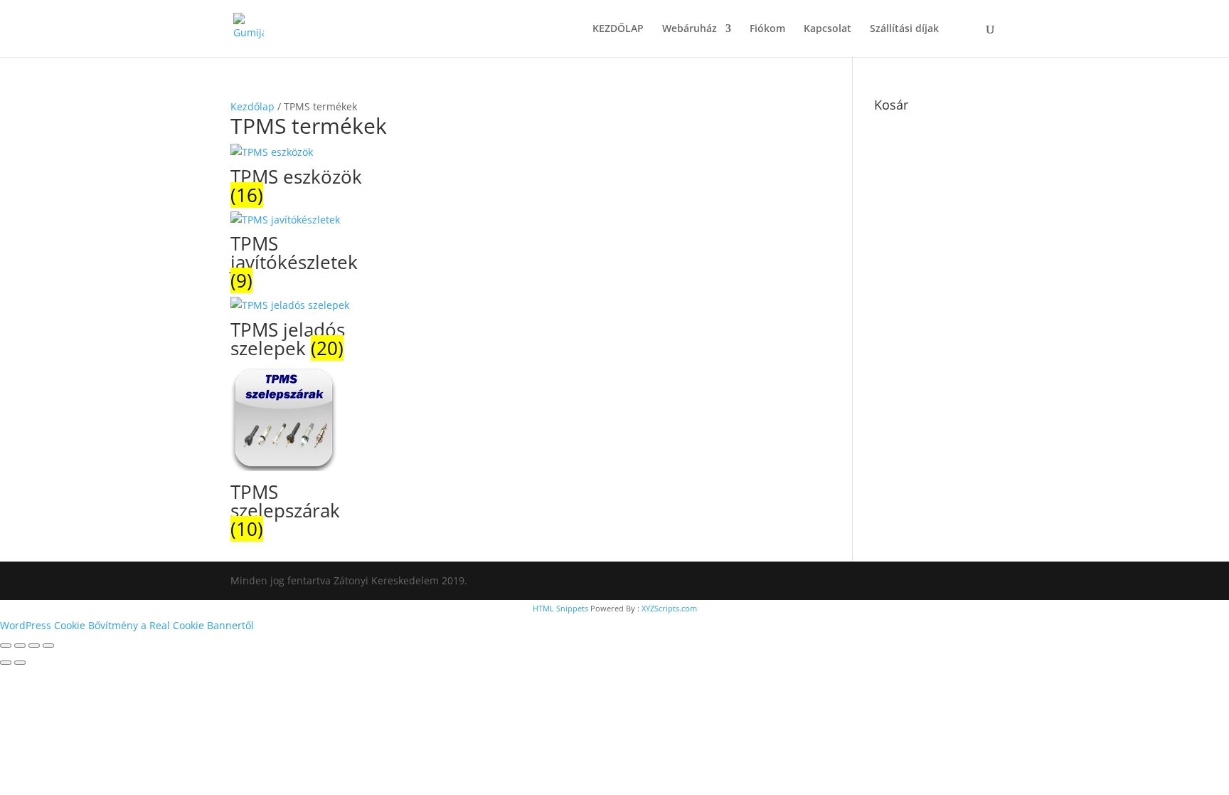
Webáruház (689, 29)
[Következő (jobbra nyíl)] (20, 662)
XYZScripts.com (669, 608)
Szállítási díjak (904, 29)
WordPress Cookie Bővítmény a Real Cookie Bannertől (127, 625)
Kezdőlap (252, 106)
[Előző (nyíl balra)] (5, 662)
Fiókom (767, 29)
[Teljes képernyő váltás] (20, 645)
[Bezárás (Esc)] (48, 645)
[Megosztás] (34, 645)
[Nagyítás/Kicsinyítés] (5, 645)
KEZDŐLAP (618, 29)
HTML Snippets (560, 608)
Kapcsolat (827, 29)
